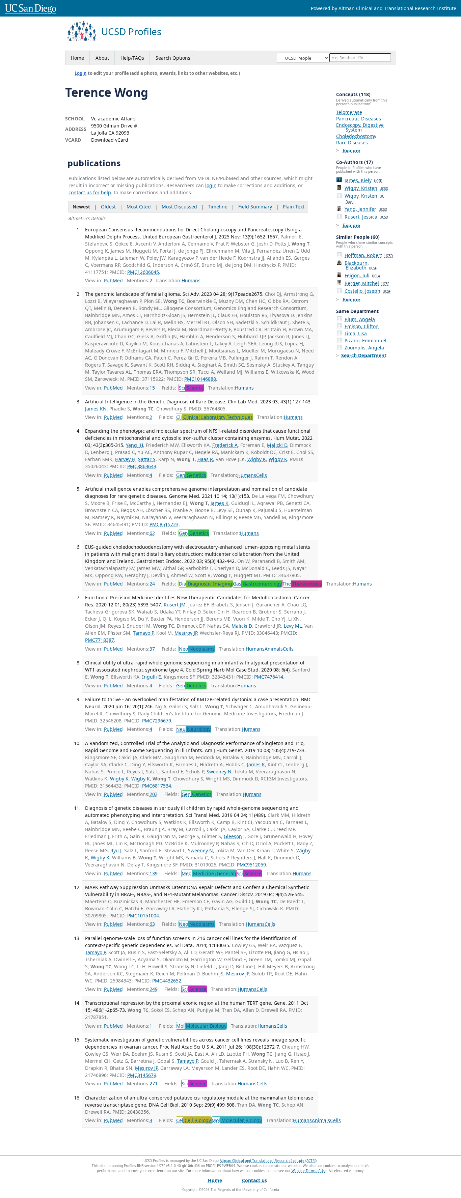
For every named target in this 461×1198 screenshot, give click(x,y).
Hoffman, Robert (369, 255)
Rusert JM (175, 604)
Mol (201, 1026)
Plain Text (293, 206)
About (102, 58)
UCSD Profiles (131, 31)
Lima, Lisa (356, 333)
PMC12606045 (143, 272)
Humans (191, 280)
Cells (261, 475)
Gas (257, 583)
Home (77, 58)
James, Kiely (363, 180)
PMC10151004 (143, 915)
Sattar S (147, 459)
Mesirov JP (185, 633)
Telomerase (349, 112)
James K (219, 503)
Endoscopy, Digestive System (360, 127)
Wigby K (256, 459)
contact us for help (90, 192)
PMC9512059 (251, 864)
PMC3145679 (141, 1075)
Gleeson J (234, 836)
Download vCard (109, 140)
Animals (274, 649)
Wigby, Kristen (366, 188)
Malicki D (277, 445)
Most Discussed (179, 206)
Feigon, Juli (362, 275)
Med (209, 873)
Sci (191, 387)
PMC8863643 (141, 466)
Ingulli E (151, 677)
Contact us (254, 1180)
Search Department (363, 355)
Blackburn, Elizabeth (361, 265)
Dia (205, 583)
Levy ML (293, 626)
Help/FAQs (132, 58)
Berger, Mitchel (367, 283)
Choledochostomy (356, 136)
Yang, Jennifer (366, 209)
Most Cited (139, 206)
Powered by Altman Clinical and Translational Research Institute (383, 8)
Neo (197, 649)
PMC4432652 (166, 980)
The (302, 583)
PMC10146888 (200, 379)
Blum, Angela (360, 319)
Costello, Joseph (367, 291)
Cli (214, 417)
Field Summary (255, 206)
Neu (193, 729)
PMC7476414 (268, 677)
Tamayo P (143, 633)
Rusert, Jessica (366, 216)
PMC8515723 (164, 524)
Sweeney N (219, 771)
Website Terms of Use (309, 1170)
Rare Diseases (352, 142)
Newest (81, 206)
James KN (96, 408)
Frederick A (225, 445)
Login (81, 73)
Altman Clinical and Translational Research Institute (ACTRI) (268, 1160)
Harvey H (125, 459)
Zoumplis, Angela (364, 347)
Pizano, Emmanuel (365, 340)
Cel (193, 1120)
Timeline (217, 206)
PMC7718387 (99, 640)
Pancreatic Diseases (358, 118)
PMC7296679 (156, 720)
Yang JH (134, 445)
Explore (351, 150)
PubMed (113, 280)
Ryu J (115, 850)
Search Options (173, 58)
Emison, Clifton (362, 326)
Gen (191, 475)
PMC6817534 (156, 785)
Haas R (205, 459)
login (211, 185)
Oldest (108, 206)
